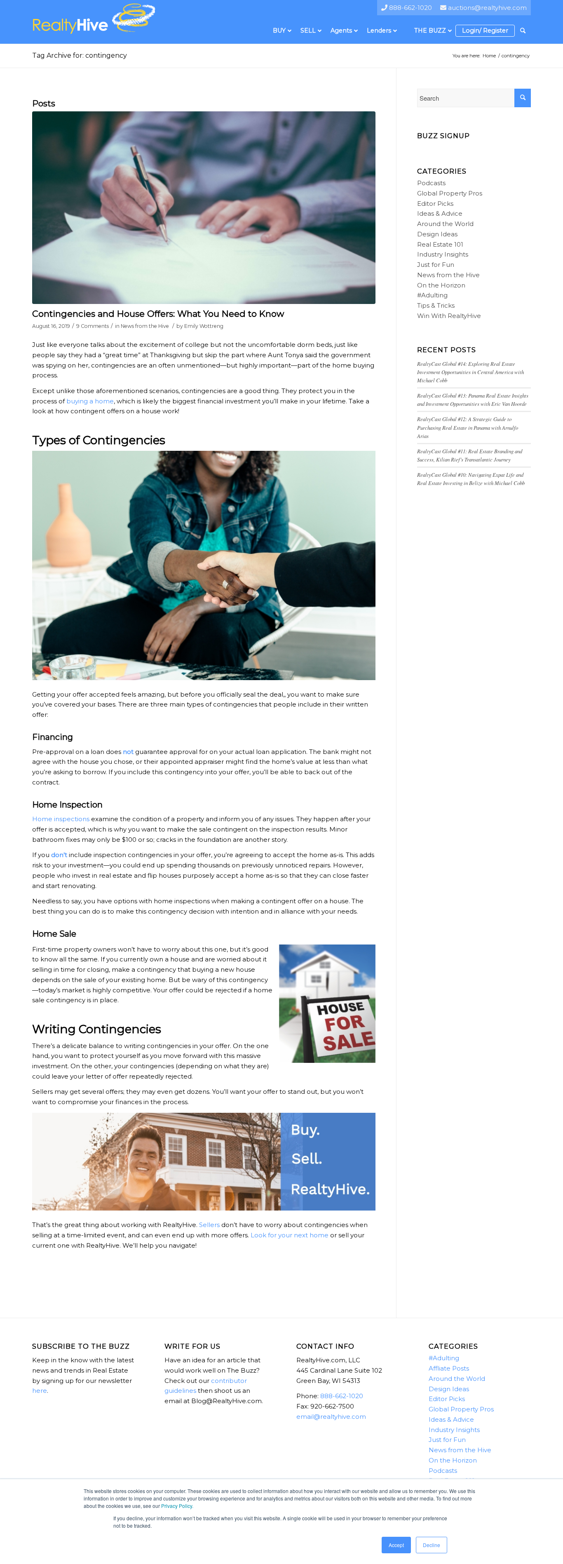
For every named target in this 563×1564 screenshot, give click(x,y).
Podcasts (431, 183)
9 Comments (92, 326)
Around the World (445, 224)
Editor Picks (435, 203)
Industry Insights (442, 254)
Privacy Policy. (177, 1505)
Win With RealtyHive (449, 316)
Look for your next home (289, 1235)
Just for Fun (435, 265)
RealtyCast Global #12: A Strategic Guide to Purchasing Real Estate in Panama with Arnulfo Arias (467, 427)
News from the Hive (145, 326)
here (39, 1390)
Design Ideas (437, 234)
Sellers (209, 1225)
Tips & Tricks (436, 305)
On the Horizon (441, 285)
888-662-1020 (341, 1396)
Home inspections (60, 819)
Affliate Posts (449, 1368)
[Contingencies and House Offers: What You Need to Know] (203, 207)
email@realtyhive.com (331, 1416)
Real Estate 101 (440, 244)
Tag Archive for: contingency (79, 55)
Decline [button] (431, 1544)
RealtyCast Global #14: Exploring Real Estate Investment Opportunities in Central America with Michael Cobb (470, 372)
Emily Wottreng (203, 326)
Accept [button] (396, 1544)
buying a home (90, 401)
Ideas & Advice (439, 213)
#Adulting (432, 295)
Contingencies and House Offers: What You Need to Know (158, 314)
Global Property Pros (449, 193)
